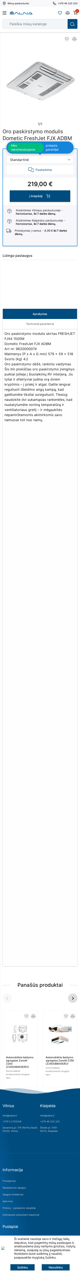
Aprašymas (40, 314)
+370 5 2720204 (12, 1121)
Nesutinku (56, 1267)
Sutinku (22, 1267)
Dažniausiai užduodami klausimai (21, 1214)
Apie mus (8, 1201)
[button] (72, 998)
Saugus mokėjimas (13, 1194)
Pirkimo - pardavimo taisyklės (19, 1208)
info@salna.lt (10, 1115)
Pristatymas (9, 1180)
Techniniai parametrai (40, 324)
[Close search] (61, 24)
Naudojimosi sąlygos (14, 1187)
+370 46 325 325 (50, 1121)
